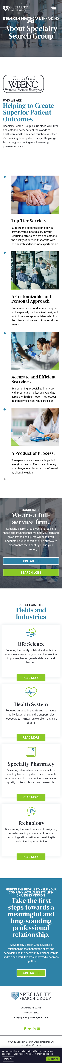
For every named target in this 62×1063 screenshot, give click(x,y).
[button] (31, 677)
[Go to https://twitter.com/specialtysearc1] (29, 1029)
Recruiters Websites (31, 1045)
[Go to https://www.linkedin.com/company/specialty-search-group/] (34, 1029)
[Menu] (55, 8)
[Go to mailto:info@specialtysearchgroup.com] (38, 1029)
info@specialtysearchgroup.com (31, 1017)
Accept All (53, 1059)
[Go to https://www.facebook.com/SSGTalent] (24, 1029)
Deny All (8, 1059)
